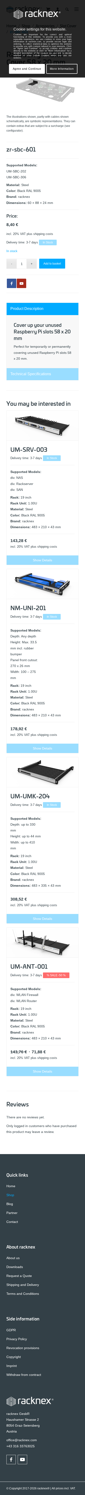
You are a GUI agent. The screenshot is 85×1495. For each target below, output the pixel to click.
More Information (62, 68)
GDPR (11, 1330)
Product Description (26, 309)
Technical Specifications (30, 374)
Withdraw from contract (23, 1375)
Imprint (11, 1366)
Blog (9, 1204)
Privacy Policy (16, 1339)
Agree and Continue (27, 68)
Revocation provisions (22, 1348)
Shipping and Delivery (22, 1285)
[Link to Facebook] (11, 1459)
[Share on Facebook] (11, 283)
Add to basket (52, 263)
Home (10, 1186)
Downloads (14, 1267)
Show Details (42, 560)
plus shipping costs (40, 234)
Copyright (13, 1357)
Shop (10, 1195)
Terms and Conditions (22, 1294)
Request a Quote (19, 1276)
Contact (12, 1222)
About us (13, 1258)
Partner (11, 1213)
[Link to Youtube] (21, 283)
